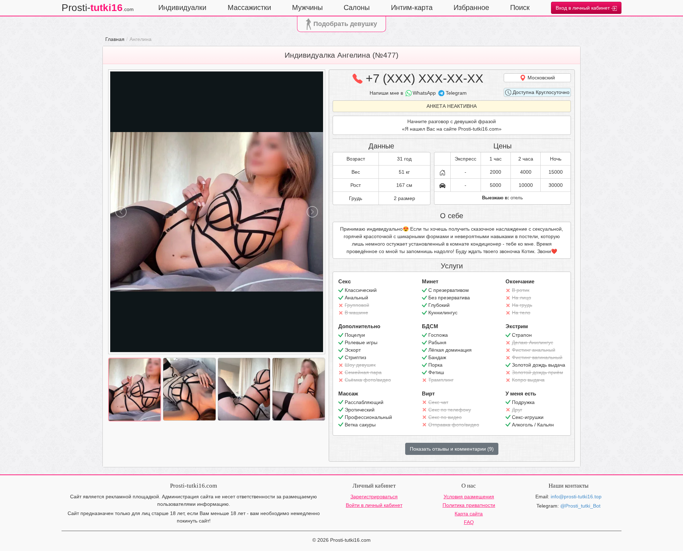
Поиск (520, 7)
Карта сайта (469, 513)
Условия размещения (469, 496)
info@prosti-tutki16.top (576, 496)
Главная (115, 39)
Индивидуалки (182, 7)
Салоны (357, 7)
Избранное (471, 7)
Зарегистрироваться (374, 496)
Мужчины (307, 7)
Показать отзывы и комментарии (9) (452, 449)
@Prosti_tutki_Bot (580, 506)
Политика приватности (469, 505)
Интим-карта (412, 7)
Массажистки (249, 7)
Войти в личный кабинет (374, 505)
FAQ (469, 522)
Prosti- (98, 7)
